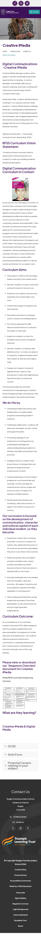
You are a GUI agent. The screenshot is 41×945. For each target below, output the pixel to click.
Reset (20, 926)
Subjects (27, 51)
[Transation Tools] (27, 3)
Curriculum (15, 51)
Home (5, 51)
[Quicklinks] (14, 3)
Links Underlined (20, 915)
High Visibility (20, 898)
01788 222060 (19, 817)
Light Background (20, 909)
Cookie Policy (20, 870)
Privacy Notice (20, 875)
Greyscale (20, 893)
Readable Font (20, 920)
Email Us (20, 822)
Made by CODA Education (23, 887)
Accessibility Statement (20, 881)
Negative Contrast (20, 904)
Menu (36, 12)
